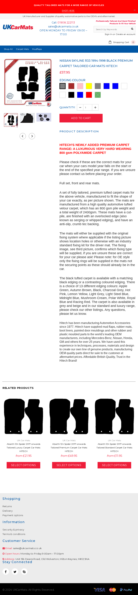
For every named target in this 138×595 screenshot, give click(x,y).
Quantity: (67, 107)
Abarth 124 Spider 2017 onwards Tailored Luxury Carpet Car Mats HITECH (23, 447)
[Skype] (24, 571)
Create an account (125, 34)
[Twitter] (15, 571)
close (134, 10)
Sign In (108, 34)
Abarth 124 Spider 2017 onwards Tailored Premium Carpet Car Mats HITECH (69, 447)
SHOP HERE (68, 10)
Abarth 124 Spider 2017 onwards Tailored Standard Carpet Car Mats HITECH (114, 447)
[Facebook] (6, 571)
